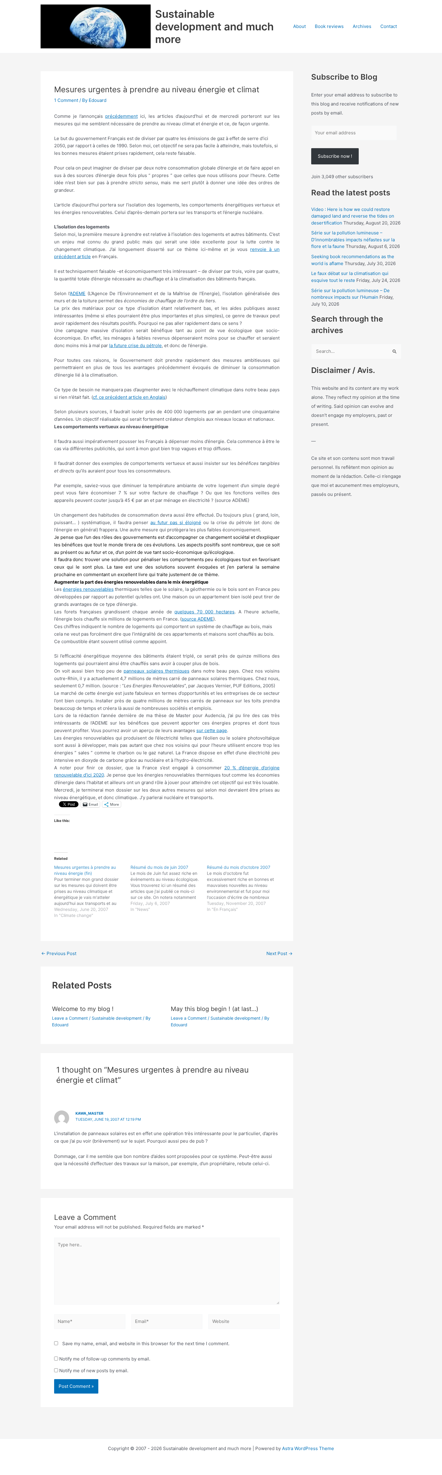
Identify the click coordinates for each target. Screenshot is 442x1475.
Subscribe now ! (335, 156)
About (299, 26)
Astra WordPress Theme (308, 1448)
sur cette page (211, 730)
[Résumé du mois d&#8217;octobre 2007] (245, 888)
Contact (388, 26)
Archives (362, 26)
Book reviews (329, 26)
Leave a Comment (70, 1018)
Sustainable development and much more (214, 26)
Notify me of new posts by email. (93, 1370)
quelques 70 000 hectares (204, 612)
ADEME (77, 293)
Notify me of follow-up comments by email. (104, 1359)
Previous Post (58, 953)
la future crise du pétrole (135, 345)
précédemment (121, 116)
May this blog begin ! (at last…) (214, 1008)
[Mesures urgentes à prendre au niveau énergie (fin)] (92, 891)
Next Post (279, 953)
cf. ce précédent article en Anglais (129, 397)
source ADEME (197, 619)
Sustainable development (117, 1018)
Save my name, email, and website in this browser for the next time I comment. (145, 1343)
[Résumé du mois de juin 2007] (168, 888)
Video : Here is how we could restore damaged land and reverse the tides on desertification (352, 216)
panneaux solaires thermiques (156, 671)
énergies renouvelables (88, 589)
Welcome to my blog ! (83, 1008)
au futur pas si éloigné (175, 522)
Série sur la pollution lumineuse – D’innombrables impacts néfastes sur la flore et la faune (353, 239)
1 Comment (66, 100)
